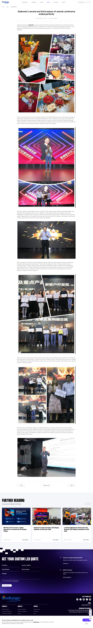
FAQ (35, 613)
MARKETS (34, 2)
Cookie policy (36, 622)
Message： (4, 573)
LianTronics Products (6, 613)
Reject (86, 623)
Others (19, 613)
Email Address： (6, 569)
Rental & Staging (22, 609)
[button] (86, 504)
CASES (41, 2)
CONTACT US (82, 2)
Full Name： (5, 565)
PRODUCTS (25, 2)
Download (36, 611)
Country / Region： (26, 565)
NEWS (48, 2)
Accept (86, 620)
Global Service (37, 609)
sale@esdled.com (86, 605)
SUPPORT (56, 2)
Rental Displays (5, 609)
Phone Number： (26, 569)
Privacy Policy (15, 580)
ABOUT (64, 2)
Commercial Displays (7, 611)
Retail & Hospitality (22, 611)
